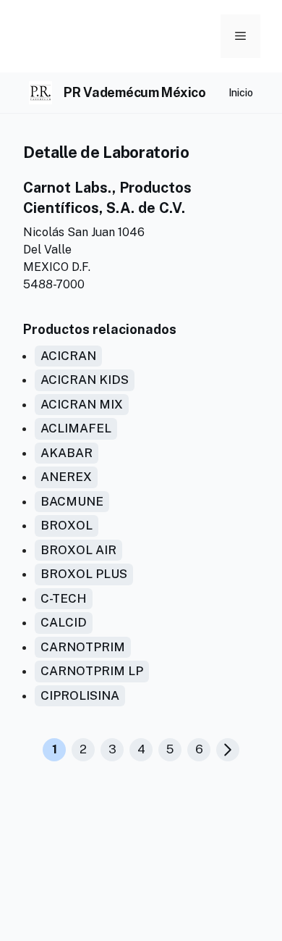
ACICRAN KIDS (84, 379)
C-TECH (63, 598)
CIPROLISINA (79, 695)
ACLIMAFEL (75, 428)
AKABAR (66, 453)
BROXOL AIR (78, 550)
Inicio (240, 93)
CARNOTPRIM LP (91, 671)
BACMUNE (71, 501)
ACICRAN (68, 355)
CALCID (63, 622)
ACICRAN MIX (81, 404)
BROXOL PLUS (83, 573)
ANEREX (66, 476)
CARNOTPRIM (82, 647)
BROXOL (66, 525)
